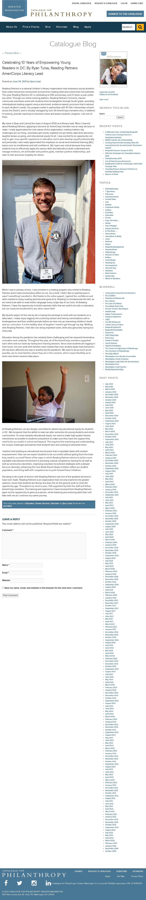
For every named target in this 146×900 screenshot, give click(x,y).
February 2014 (111, 719)
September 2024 (112, 421)
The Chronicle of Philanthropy (117, 351)
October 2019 (110, 553)
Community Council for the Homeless (120, 293)
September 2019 (112, 556)
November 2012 (111, 759)
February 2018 (111, 595)
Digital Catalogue (81, 3)
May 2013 (109, 743)
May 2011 (109, 806)
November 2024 (111, 416)
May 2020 (109, 534)
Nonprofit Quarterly (113, 327)
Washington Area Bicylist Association (120, 356)
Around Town (110, 199)
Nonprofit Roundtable (113, 330)
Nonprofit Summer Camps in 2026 (119, 151)
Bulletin (108, 205)
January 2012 (110, 785)
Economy (109, 213)
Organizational (111, 250)
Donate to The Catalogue (125, 14)
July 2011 (109, 801)
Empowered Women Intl (114, 298)
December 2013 (111, 725)
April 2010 (109, 838)
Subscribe (121, 871)
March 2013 (110, 748)
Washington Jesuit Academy (116, 359)
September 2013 (112, 732)
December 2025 (111, 395)
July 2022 (109, 474)
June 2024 (109, 426)
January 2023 (110, 458)
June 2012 (109, 772)
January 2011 (110, 817)
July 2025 (109, 405)
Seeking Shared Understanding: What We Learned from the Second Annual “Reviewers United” (123, 145)
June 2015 (109, 677)
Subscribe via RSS (107, 92)
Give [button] (47, 26)
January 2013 (110, 754)
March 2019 (110, 569)
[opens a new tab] (113, 69)
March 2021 (110, 508)
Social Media (110, 260)
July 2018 (109, 590)
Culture (108, 210)
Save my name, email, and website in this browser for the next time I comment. (44, 588)
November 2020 (111, 519)
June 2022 (109, 476)
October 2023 (110, 437)
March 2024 (110, 432)
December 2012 (111, 756)
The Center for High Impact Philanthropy (121, 348)
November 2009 (111, 849)
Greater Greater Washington (116, 309)
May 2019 (109, 563)
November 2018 (111, 579)
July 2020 (109, 529)
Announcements (112, 197)
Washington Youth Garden (115, 367)
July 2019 (109, 561)
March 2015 (110, 685)
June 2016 (109, 648)
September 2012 (112, 764)
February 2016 (111, 659)
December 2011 (111, 788)
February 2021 (111, 511)
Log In (124, 3)
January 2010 (110, 846)
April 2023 (109, 450)
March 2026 (110, 389)
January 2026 (110, 392)
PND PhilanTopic (112, 335)
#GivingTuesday (111, 189)
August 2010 (110, 830)
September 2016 (112, 640)
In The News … (111, 231)
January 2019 (110, 574)
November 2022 (111, 463)
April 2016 (109, 653)
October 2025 (110, 400)
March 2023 (110, 453)
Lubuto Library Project (114, 325)
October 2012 (110, 762)
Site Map (120, 876)
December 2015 (111, 661)
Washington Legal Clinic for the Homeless (122, 362)
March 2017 (110, 624)
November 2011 (111, 791)
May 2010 (109, 835)
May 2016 (109, 651)
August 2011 (110, 798)
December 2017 (111, 600)
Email (5, 572)
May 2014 (109, 711)
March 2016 (110, 656)
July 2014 (109, 706)
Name (5, 565)
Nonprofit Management (114, 247)
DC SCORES (110, 296)
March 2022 (110, 484)
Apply (87, 26)
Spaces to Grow (111, 174)
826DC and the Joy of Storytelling (118, 140)
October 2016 (110, 637)
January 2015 (110, 690)
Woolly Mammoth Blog (114, 370)
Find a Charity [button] (31, 26)
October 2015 (110, 666)
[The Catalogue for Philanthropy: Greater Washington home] (34, 873)
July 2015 (109, 674)
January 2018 (110, 598)
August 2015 (110, 672)
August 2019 (110, 558)
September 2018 (112, 585)
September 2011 (111, 796)
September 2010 (112, 827)
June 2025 (109, 408)
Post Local (109, 338)
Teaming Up (110, 263)
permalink (7, 506)
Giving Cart (137, 3)
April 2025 (109, 413)
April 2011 (109, 809)
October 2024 (110, 418)
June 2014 (109, 709)
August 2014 (110, 703)
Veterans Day (110, 268)
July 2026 (109, 384)
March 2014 (110, 717)
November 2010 (111, 822)
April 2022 (109, 482)
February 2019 (111, 571)
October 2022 (110, 466)
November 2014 (111, 696)
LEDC (107, 319)
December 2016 (111, 632)
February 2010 (111, 843)
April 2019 (109, 566)
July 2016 (109, 645)
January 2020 (110, 545)
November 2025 (111, 397)
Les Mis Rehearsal (112, 322)
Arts (107, 202)
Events (108, 218)
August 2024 (110, 424)
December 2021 (111, 492)
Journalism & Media (113, 236)
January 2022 (110, 490)
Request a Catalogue (106, 3)
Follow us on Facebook (109, 95)
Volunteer (55, 503)
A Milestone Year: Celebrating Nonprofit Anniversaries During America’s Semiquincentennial (121, 134)
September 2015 (112, 669)
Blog (76, 26)
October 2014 (110, 698)
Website (6, 580)
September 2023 (112, 439)
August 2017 (110, 611)
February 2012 (111, 783)
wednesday (109, 276)
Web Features (110, 273)
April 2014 (109, 714)
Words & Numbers (112, 279)
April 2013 (109, 746)
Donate (79, 871)
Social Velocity (111, 343)
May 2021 (109, 503)
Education (30, 503)
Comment (7, 530)
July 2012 (109, 769)
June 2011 (109, 804)
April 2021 (109, 505)
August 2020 (110, 527)
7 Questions (110, 192)
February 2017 (111, 627)
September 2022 (112, 468)
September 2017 (112, 608)
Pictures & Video (112, 255)
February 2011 (111, 814)
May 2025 (109, 410)
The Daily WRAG (112, 354)
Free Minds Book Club (114, 306)
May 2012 (109, 775)
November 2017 (111, 603)
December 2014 (111, 693)
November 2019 (111, 550)
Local (107, 239)
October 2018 (110, 582)
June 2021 (109, 500)
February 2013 (111, 751)
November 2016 (111, 635)
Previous (8, 53)
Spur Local (35, 81)
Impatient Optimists (113, 317)
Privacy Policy (137, 876)
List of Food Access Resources (118, 161)
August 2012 (110, 767)
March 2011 (110, 812)
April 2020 (109, 537)
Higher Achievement (113, 314)
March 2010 (110, 841)
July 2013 (109, 738)
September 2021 (112, 495)
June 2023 (109, 445)
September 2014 (112, 701)
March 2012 (110, 780)
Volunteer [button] (62, 26)
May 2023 (109, 447)
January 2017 (110, 629)
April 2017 (109, 622)
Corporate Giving (112, 207)
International (110, 234)
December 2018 (111, 577)
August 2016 (110, 643)
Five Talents (110, 301)
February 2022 (111, 487)
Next (18, 53)
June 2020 (109, 532)
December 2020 (111, 516)
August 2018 (110, 587)
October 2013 (110, 730)
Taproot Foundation (113, 346)
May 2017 (109, 619)
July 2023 (109, 442)
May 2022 (109, 479)
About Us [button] (11, 26)
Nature (108, 244)
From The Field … (112, 221)
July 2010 (109, 833)
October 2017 (110, 606)
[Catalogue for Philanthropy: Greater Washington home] (47, 9)
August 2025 (110, 403)
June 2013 (109, 740)
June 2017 (109, 616)
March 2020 (110, 540)
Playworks (109, 333)
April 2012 (109, 777)
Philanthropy (110, 252)
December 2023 (111, 434)
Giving (107, 223)
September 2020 (112, 524)
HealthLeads (110, 312)
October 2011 (110, 793)
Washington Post (112, 364)
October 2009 (110, 851)
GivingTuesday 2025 (113, 159)
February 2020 (111, 542)
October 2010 (110, 825)
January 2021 (110, 513)
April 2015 (109, 682)
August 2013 (110, 735)
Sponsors (138, 871)
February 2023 (111, 455)
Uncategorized (111, 265)
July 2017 (109, 614)
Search (102, 114)
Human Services (42, 503)
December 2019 (111, 548)
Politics (108, 257)
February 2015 (111, 688)
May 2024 (109, 429)
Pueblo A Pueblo (111, 341)
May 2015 (109, 680)
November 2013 (111, 727)
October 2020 (110, 521)
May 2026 (109, 387)
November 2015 (111, 664)
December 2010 (111, 820)
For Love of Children (113, 304)
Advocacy (109, 194)
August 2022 (110, 471)
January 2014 (110, 722)
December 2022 (111, 461)
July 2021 (109, 497)
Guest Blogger (111, 226)
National (108, 242)
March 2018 (110, 593)
